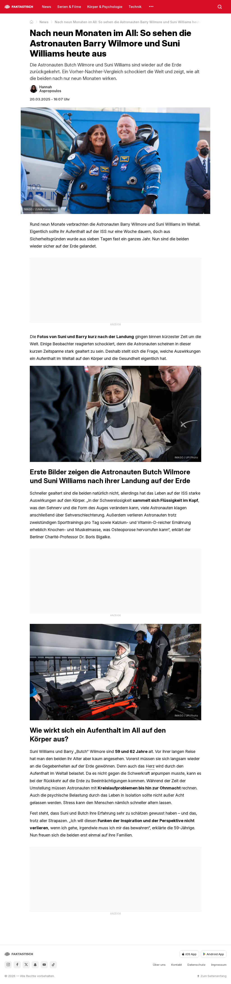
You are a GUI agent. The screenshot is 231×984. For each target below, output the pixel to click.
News (46, 7)
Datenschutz (196, 964)
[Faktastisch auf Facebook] (17, 964)
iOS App (190, 954)
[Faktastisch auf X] (26, 964)
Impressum (218, 964)
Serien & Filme (69, 7)
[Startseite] (31, 21)
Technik (135, 7)
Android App (215, 954)
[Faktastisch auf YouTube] (44, 964)
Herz (150, 766)
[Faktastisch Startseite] (19, 7)
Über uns (159, 964)
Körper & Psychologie (104, 7)
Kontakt (176, 964)
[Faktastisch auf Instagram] (8, 964)
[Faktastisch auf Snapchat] (35, 964)
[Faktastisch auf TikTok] (53, 964)
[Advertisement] (115, 289)
